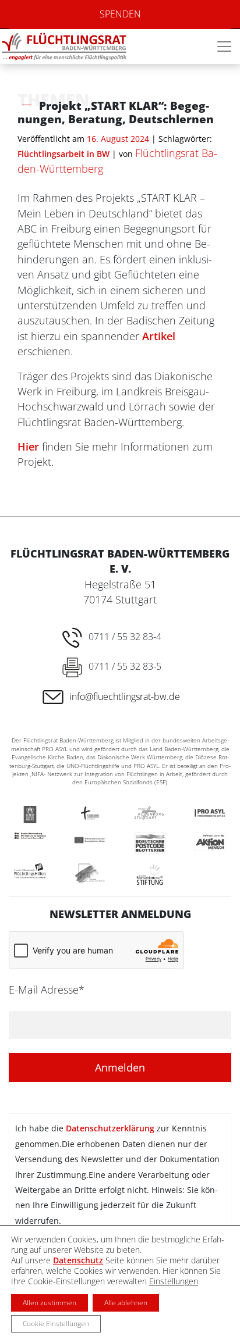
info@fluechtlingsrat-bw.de (124, 696)
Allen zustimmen (49, 1303)
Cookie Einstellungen (56, 1323)
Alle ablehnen (125, 1303)
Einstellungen (173, 1281)
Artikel (158, 336)
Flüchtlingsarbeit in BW (63, 153)
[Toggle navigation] (224, 46)
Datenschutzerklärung (110, 1128)
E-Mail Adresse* (46, 989)
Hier (28, 446)
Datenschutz (78, 1260)
